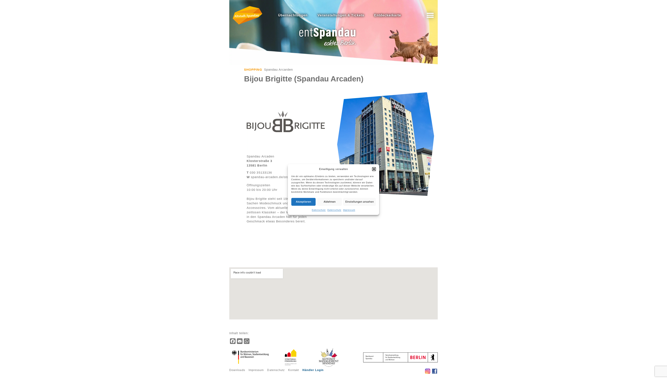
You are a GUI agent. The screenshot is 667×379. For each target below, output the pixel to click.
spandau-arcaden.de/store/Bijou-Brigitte (280, 177)
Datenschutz (319, 210)
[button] (374, 169)
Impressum (349, 210)
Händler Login (313, 370)
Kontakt (293, 370)
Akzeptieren (303, 201)
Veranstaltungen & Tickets (341, 15)
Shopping (253, 69)
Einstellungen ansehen (359, 201)
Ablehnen (330, 201)
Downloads (237, 370)
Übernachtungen (293, 15)
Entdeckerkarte (387, 15)
